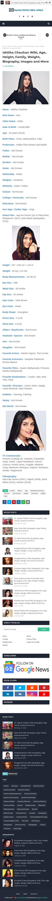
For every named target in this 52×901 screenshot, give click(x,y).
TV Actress (34, 493)
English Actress (8, 817)
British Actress (8, 813)
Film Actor (25, 821)
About (29, 636)
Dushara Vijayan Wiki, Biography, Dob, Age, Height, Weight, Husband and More (31, 569)
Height (26, 493)
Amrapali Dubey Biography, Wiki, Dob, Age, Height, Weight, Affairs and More (31, 881)
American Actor (39, 786)
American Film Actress (11, 797)
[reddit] (32, 687)
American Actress (9, 790)
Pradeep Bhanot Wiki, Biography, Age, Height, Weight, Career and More (29, 549)
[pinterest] (32, 16)
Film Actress (17, 493)
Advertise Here (7, 642)
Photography (33, 825)
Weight (43, 493)
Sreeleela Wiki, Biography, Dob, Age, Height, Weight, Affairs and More (29, 861)
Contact (5, 639)
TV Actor (42, 825)
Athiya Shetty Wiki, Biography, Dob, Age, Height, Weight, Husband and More (30, 612)
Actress (12, 491)
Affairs (20, 491)
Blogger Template (42, 897)
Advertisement (25, 786)
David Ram (9, 66)
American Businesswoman (12, 794)
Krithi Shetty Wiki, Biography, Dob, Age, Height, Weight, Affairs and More (30, 871)
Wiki (9, 46)
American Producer (39, 801)
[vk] (20, 693)
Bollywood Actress (23, 809)
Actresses (15, 786)
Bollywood (41, 805)
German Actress (20, 825)
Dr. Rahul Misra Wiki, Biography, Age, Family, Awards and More (29, 539)
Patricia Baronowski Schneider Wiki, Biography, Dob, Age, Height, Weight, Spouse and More (29, 580)
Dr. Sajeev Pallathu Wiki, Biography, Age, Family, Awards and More (30, 519)
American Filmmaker (28, 797)
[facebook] (19, 16)
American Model (9, 801)
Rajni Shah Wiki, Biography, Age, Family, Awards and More (30, 529)
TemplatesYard (21, 897)
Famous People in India (11, 821)
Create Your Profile (33, 642)
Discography (42, 813)
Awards (5, 645)
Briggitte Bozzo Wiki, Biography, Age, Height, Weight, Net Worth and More (29, 559)
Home (4, 46)
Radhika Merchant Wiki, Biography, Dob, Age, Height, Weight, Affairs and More (30, 602)
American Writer (9, 805)
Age (26, 491)
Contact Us (33, 894)
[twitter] (23, 16)
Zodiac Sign (17, 828)
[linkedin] (8, 693)
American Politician (24, 801)
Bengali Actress (30, 805)
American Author (23, 790)
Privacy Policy (31, 639)
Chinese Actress (21, 813)
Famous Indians (22, 817)
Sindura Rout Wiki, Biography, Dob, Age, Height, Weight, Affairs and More (30, 592)
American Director (30, 794)
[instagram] (28, 16)
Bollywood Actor (9, 809)
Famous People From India (38, 817)
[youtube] (44, 693)
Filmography (8, 825)
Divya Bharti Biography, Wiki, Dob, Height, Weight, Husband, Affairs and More (31, 841)
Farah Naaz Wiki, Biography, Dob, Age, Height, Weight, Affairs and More (29, 851)
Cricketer (32, 813)
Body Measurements (37, 491)
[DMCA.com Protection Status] (10, 775)
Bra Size (7, 493)
